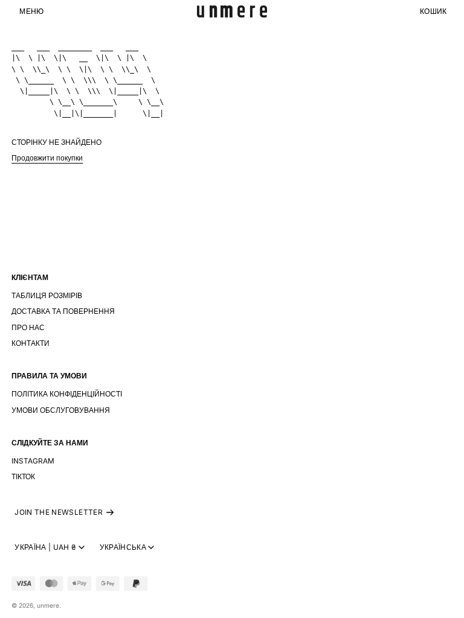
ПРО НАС (28, 327)
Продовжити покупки (47, 157)
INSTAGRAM (32, 460)
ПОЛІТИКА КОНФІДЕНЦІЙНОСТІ (66, 393)
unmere (48, 605)
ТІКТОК (23, 476)
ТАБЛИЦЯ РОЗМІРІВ (46, 295)
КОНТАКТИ (30, 343)
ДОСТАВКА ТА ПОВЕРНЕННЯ (63, 311)
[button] (31, 11)
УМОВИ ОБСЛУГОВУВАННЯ (60, 410)
